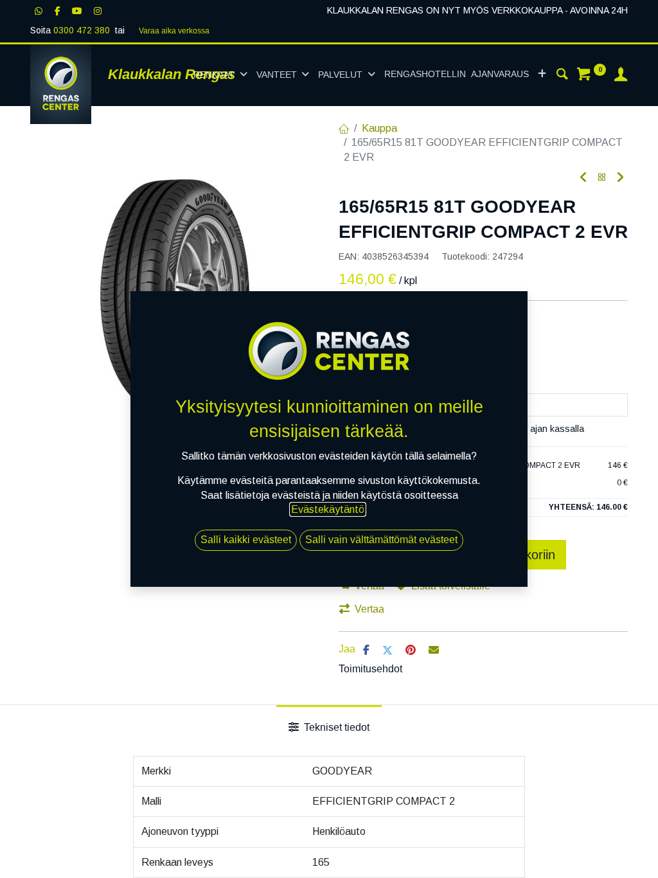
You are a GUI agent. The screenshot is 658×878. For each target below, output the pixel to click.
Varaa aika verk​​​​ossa (174, 30)
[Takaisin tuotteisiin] (602, 177)
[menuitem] (456, 74)
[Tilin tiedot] (621, 76)
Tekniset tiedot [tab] (335, 727)
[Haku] (562, 76)
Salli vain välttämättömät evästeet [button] (381, 539)
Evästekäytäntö (327, 509)
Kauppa (379, 128)
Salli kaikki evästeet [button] (245, 539)
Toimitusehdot (370, 668)
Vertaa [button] (369, 609)
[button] (542, 74)
